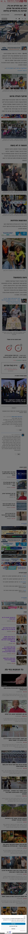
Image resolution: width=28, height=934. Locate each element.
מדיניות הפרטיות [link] (22, 930)
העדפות (13, 928)
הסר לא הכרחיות (13, 926)
